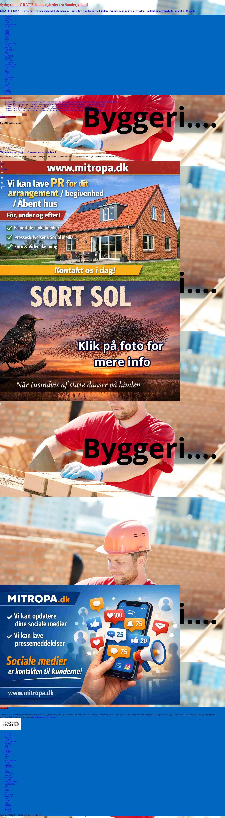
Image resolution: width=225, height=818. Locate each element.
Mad (6, 29)
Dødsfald (8, 88)
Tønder (7, 22)
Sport (7, 39)
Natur (7, 33)
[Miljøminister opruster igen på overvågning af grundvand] (15, 144)
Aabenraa (8, 16)
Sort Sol (8, 58)
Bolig (7, 45)
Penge (7, 71)
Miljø (7, 73)
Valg (6, 85)
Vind (6, 69)
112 (6, 52)
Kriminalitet (9, 60)
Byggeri (8, 92)
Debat (7, 83)
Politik (7, 37)
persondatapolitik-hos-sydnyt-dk (44, 717)
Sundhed (8, 47)
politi (6, 75)
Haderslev (8, 18)
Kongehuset (9, 77)
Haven (7, 90)
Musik (7, 81)
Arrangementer (10, 24)
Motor (7, 31)
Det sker (8, 94)
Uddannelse (9, 62)
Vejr (6, 41)
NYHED (8, 35)
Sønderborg (9, 20)
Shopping (8, 79)
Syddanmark (9, 50)
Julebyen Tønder (11, 64)
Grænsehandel (10, 66)
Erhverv (8, 26)
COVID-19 (9, 56)
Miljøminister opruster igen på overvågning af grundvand (28, 152)
